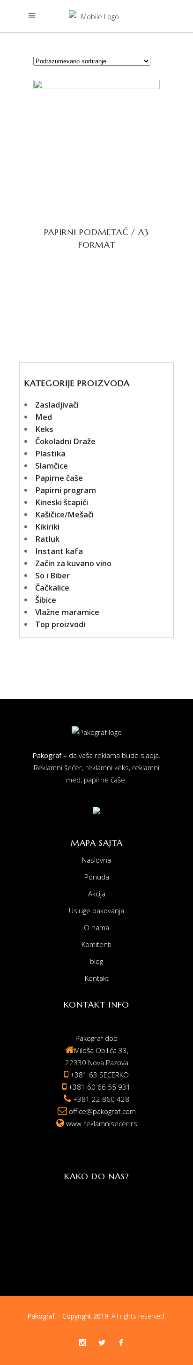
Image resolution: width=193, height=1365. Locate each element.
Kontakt (97, 978)
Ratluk (47, 538)
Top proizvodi (60, 624)
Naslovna (96, 859)
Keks (44, 429)
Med (43, 416)
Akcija (96, 893)
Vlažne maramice (67, 612)
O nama (96, 927)
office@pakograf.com (102, 1111)
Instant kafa (59, 551)
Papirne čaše (59, 477)
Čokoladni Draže (65, 441)
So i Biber (52, 575)
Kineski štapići (61, 502)
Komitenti (96, 944)
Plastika (50, 453)
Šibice (45, 599)
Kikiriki (47, 526)
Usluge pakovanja (96, 910)
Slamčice (51, 465)
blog (96, 961)
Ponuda (96, 876)
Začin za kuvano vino (73, 563)
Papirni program (65, 490)
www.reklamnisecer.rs (101, 1123)
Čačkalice (52, 587)
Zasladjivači (57, 404)
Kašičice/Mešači (64, 514)
